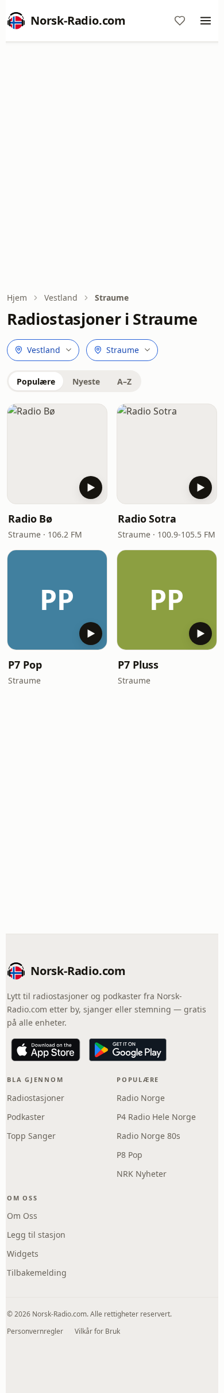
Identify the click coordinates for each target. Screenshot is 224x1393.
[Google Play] (128, 1049)
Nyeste (86, 381)
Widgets (22, 1253)
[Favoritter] (180, 21)
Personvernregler (35, 1331)
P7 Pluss (138, 664)
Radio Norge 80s (148, 1135)
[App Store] (45, 1049)
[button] (57, 454)
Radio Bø (30, 518)
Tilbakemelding (37, 1272)
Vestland (61, 297)
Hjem (17, 297)
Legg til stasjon (36, 1234)
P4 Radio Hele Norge (156, 1116)
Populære (36, 381)
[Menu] (205, 20)
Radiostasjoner (35, 1097)
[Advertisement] (112, 168)
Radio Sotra (147, 518)
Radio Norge (141, 1097)
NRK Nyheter (142, 1173)
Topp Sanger (31, 1135)
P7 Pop (24, 664)
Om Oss (22, 1215)
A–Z (124, 381)
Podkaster (26, 1116)
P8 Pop (129, 1154)
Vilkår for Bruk (97, 1331)
